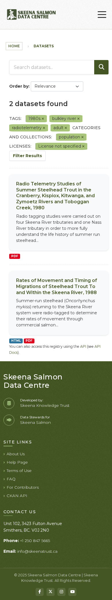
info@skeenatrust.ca (37, 551)
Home (14, 46)
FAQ (11, 479)
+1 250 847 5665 (35, 540)
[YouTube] (72, 592)
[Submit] (101, 67)
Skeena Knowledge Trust (44, 405)
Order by (18, 86)
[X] (51, 592)
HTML (16, 341)
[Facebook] (40, 592)
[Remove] (43, 119)
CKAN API (17, 495)
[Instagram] (61, 592)
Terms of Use (19, 470)
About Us (16, 454)
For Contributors (23, 487)
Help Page (17, 462)
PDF (14, 256)
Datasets (44, 46)
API (83, 346)
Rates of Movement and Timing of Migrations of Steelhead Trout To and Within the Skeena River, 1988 (56, 286)
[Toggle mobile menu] (102, 14)
